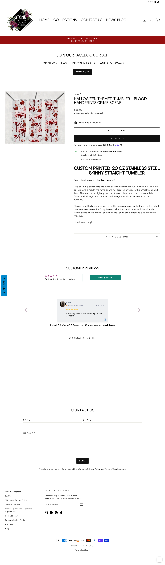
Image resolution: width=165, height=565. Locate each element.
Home (44, 19)
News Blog (116, 19)
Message (29, 433)
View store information (91, 159)
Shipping (78, 113)
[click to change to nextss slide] (139, 310)
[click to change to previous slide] (25, 310)
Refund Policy (11, 516)
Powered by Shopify (82, 550)
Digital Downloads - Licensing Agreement (18, 510)
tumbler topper (105, 180)
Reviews (4, 285)
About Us (9, 524)
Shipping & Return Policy (16, 500)
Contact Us (91, 19)
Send (82, 461)
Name (27, 420)
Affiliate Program (13, 491)
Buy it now (117, 138)
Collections (65, 19)
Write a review (105, 277)
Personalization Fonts (15, 520)
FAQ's (7, 496)
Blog (7, 528)
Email (87, 420)
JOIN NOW (82, 72)
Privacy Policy (93, 469)
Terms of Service (112, 469)
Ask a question (117, 237)
